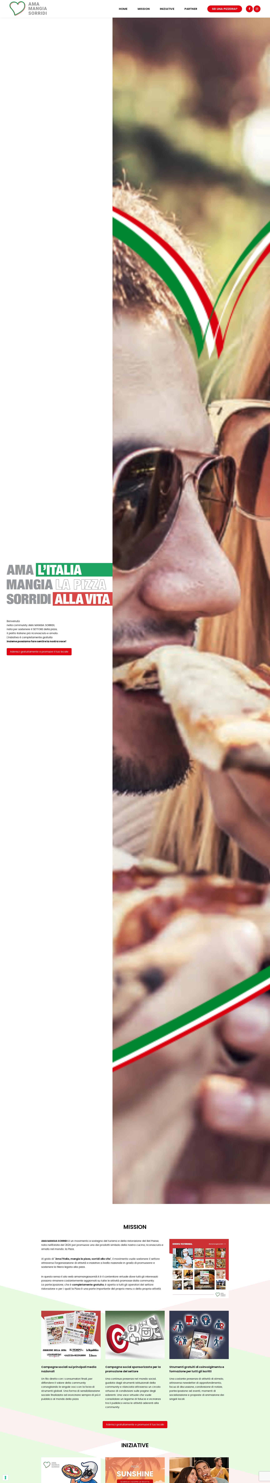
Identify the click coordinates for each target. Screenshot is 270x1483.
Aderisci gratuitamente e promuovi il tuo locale (39, 651)
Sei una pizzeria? (224, 9)
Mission (144, 8)
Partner (191, 8)
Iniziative (167, 8)
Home (123, 8)
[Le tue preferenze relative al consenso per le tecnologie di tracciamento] (5, 1478)
